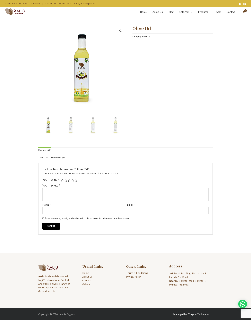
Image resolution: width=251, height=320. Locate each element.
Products (203, 12)
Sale (218, 12)
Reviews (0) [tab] (44, 150)
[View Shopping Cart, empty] (243, 12)
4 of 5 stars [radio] (72, 180)
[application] (190, 12)
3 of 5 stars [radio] (69, 180)
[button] (120, 30)
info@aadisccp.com (84, 3)
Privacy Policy (133, 276)
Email (131, 204)
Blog (171, 12)
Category (184, 12)
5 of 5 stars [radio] (76, 180)
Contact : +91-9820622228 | (59, 3)
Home (143, 12)
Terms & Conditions (137, 273)
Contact (231, 12)
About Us (158, 12)
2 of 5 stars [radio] (65, 180)
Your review (51, 185)
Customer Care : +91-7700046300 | (24, 3)
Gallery (86, 284)
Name (46, 204)
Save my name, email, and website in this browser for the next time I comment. (87, 218)
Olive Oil (146, 36)
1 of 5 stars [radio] (62, 180)
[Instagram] (244, 3)
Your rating (51, 180)
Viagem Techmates (198, 314)
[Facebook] (240, 3)
